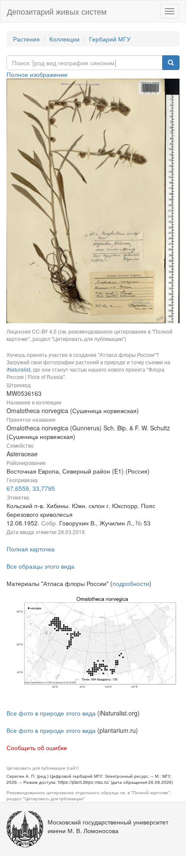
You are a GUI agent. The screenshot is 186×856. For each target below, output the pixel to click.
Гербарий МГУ (110, 39)
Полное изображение (36, 74)
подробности (130, 583)
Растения (26, 39)
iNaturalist (18, 369)
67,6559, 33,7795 (30, 488)
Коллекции (64, 39)
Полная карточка (30, 548)
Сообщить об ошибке (36, 747)
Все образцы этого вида (40, 566)
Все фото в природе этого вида (51, 713)
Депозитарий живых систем (56, 11)
